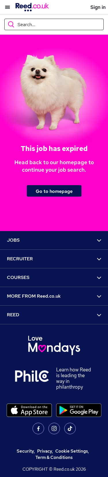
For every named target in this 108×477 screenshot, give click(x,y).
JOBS (13, 240)
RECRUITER (20, 259)
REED (13, 315)
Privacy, (45, 451)
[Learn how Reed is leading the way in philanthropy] (35, 378)
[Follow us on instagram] (54, 428)
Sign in (98, 7)
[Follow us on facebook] (38, 428)
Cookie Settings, (72, 451)
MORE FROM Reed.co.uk (34, 296)
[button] (5, 7)
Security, (26, 451)
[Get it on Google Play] (78, 410)
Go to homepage (54, 191)
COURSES (18, 277)
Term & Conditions (54, 457)
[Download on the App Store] (29, 410)
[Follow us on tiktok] (70, 428)
